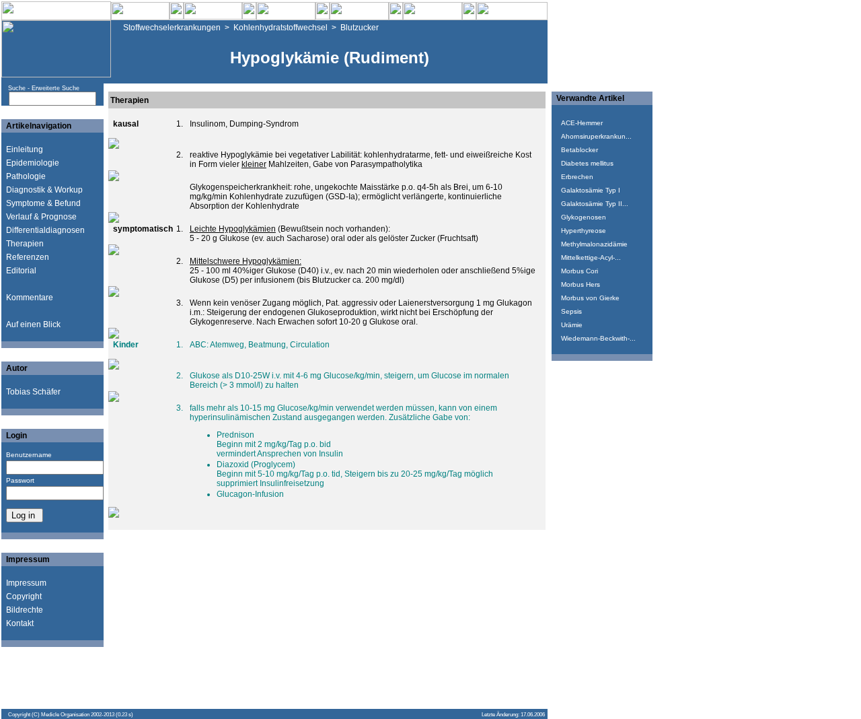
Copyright (24, 596)
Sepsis (571, 311)
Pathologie (26, 176)
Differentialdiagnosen (45, 230)
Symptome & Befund (43, 203)
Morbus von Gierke (590, 298)
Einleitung (24, 149)
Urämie (572, 325)
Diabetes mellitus (587, 163)
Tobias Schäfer (33, 392)
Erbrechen (577, 176)
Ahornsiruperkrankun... (596, 136)
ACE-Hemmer (582, 123)
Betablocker (579, 149)
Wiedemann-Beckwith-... (598, 338)
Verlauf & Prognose (41, 216)
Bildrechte (24, 610)
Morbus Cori (579, 271)
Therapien (25, 243)
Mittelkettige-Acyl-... (591, 257)
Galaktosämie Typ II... (594, 203)
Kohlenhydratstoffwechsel (280, 27)
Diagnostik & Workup (44, 190)
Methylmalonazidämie (594, 244)
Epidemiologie (32, 163)
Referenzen (27, 257)
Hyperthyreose (583, 230)
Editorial (21, 270)
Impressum (26, 583)
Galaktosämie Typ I (590, 190)
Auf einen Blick (33, 324)
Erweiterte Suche (55, 88)
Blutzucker (359, 27)
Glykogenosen (583, 217)
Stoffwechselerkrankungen (172, 27)
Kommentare (29, 297)
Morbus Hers (580, 284)
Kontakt (20, 623)
